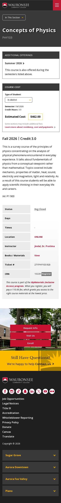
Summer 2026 (13, 63)
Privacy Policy (10, 422)
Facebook (5, 390)
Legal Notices (10, 403)
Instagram (11, 390)
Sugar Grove (13, 455)
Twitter (38, 390)
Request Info (30, 328)
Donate (6, 427)
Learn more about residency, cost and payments (29, 127)
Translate (8, 436)
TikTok (18, 390)
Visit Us (30, 335)
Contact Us (43, 364)
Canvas (6, 432)
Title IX (6, 408)
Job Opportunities (13, 399)
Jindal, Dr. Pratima (44, 246)
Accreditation (10, 413)
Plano (9, 491)
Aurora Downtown (16, 467)
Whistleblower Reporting (17, 417)
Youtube (45, 390)
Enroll (30, 343)
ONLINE (38, 236)
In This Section (12, 17)
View (37, 255)
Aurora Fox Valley (16, 479)
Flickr (52, 390)
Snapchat (25, 390)
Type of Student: (13, 94)
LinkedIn (32, 390)
